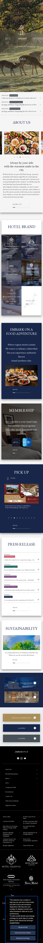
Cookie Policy (14, 923)
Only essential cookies (23, 933)
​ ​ (16, 728)
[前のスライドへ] (33, 50)
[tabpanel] (21, 501)
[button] (14, 157)
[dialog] (21, 919)
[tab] (8, 478)
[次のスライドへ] (37, 50)
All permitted (22, 927)
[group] (21, 497)
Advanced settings (23, 938)
